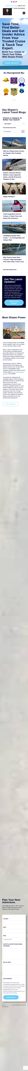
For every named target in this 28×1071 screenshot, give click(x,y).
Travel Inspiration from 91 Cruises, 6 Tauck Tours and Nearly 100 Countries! (12, 216)
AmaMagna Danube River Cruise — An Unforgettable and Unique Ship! (13, 238)
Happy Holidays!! (9, 196)
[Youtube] (16, 2)
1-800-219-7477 (9, 906)
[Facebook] (12, 2)
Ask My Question (11, 997)
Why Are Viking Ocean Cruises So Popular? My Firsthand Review (13, 153)
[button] (24, 13)
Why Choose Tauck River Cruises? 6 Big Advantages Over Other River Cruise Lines (13, 259)
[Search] (23, 131)
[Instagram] (14, 2)
